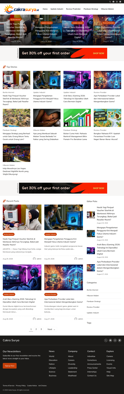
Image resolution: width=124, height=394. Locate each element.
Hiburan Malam (39, 130)
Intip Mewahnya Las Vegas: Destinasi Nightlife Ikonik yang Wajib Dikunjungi (15, 171)
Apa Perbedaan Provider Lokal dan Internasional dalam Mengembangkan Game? (108, 32)
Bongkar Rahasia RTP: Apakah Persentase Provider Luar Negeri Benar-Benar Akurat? (107, 136)
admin (39, 259)
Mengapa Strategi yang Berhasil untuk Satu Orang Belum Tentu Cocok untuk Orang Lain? (16, 136)
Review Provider (108, 23)
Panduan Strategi (9, 130)
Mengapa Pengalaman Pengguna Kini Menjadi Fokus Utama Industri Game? (46, 32)
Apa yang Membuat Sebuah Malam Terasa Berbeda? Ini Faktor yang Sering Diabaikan (45, 136)
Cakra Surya (11, 340)
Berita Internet (15, 19)
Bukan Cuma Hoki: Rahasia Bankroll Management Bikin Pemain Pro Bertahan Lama (75, 136)
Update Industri (46, 23)
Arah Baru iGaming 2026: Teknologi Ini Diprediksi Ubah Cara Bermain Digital (77, 32)
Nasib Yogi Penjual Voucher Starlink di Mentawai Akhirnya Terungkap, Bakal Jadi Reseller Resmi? (15, 31)
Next (51, 329)
